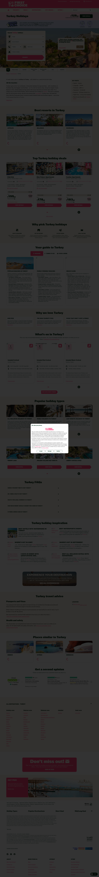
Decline (58, 451)
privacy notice (45, 447)
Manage (49, 451)
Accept (40, 451)
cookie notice (38, 446)
